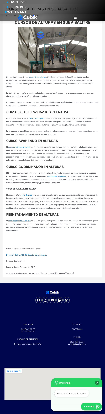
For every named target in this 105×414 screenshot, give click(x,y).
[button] (75, 17)
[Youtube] (52, 300)
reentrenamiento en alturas (19, 221)
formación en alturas (37, 77)
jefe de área (27, 195)
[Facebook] (38, 300)
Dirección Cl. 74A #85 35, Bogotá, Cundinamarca (26, 255)
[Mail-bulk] (59, 300)
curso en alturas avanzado (19, 147)
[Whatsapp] (66, 300)
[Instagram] (45, 300)
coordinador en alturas (56, 176)
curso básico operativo (38, 118)
